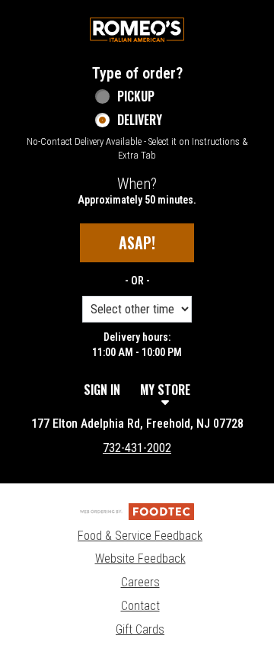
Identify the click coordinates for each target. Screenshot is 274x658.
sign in (102, 389)
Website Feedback (140, 558)
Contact (140, 606)
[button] (137, 29)
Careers (140, 582)
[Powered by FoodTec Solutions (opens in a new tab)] (137, 510)
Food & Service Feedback (140, 535)
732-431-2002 (137, 448)
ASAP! (137, 242)
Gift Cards (140, 629)
